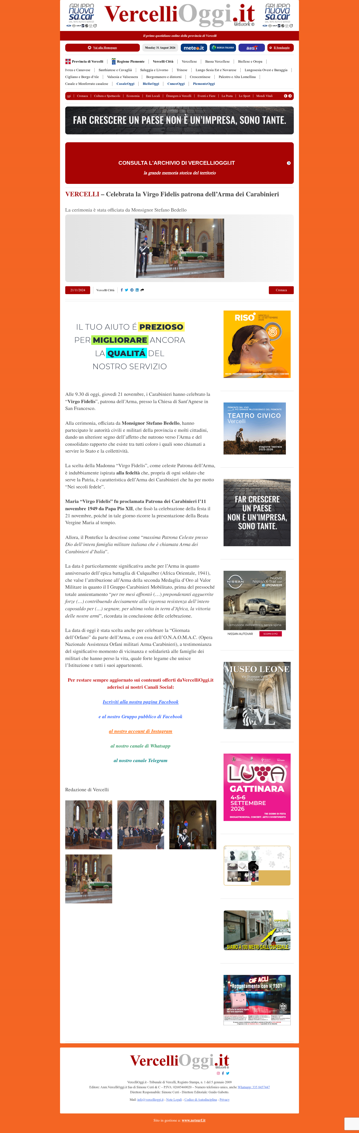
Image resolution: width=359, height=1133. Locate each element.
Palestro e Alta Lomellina (237, 77)
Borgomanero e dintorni (164, 77)
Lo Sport (244, 96)
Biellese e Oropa (250, 61)
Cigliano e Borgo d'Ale (82, 77)
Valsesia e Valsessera (122, 77)
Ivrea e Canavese (77, 70)
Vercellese (189, 61)
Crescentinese (200, 77)
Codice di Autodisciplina (200, 1099)
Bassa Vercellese (217, 61)
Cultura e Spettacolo (107, 96)
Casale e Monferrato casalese (86, 83)
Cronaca (82, 96)
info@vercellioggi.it (150, 1099)
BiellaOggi (151, 83)
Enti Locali (153, 96)
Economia (133, 96)
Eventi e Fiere (206, 96)
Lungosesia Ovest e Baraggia (266, 70)
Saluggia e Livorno (154, 70)
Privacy (225, 1099)
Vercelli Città (163, 61)
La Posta (227, 96)
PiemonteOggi (204, 83)
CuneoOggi (176, 83)
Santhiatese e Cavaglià (115, 70)
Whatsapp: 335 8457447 (254, 1087)
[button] (285, 96)
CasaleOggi (125, 83)
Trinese (182, 70)
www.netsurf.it (193, 1120)
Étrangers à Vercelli (178, 96)
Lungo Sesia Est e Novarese (216, 70)
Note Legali (174, 1099)
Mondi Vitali (264, 96)
